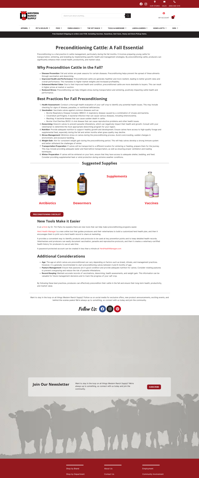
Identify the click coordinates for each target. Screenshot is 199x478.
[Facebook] (141, 4)
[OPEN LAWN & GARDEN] (147, 28)
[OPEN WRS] (177, 28)
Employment (147, 468)
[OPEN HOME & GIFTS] (166, 28)
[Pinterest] (117, 308)
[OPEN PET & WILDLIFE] (49, 28)
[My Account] (164, 13)
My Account (163, 18)
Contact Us (109, 474)
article (44, 227)
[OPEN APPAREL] (29, 28)
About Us (108, 468)
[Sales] (164, 2)
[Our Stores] (155, 2)
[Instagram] (146, 4)
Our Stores (155, 6)
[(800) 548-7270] (175, 2)
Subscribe (154, 387)
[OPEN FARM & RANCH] (81, 28)
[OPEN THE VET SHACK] (101, 28)
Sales (164, 6)
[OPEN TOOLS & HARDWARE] (126, 28)
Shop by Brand (72, 468)
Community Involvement (153, 474)
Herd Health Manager (46, 231)
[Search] (128, 15)
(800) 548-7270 (174, 6)
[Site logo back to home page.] (29, 15)
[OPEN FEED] (61, 28)
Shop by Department (75, 474)
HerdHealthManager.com (110, 248)
